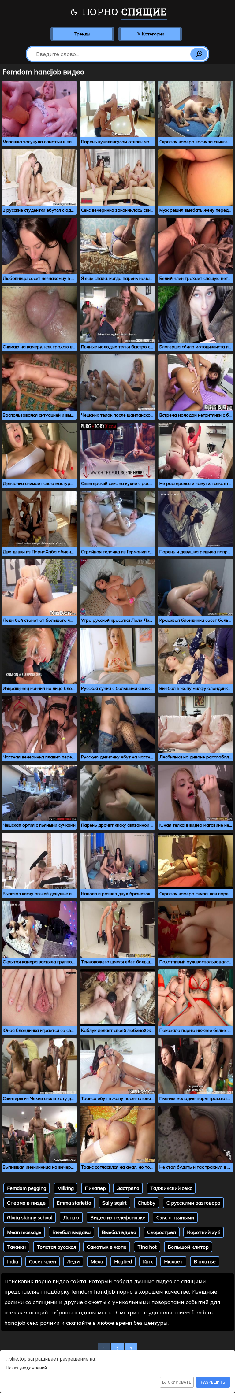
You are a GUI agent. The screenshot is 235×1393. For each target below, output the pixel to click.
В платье (205, 1261)
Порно (123, 11)
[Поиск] (198, 54)
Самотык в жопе (106, 1247)
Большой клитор (188, 1247)
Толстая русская (56, 1247)
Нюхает (173, 1261)
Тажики (16, 1247)
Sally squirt (114, 1203)
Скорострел (161, 1232)
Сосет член (42, 1261)
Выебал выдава (71, 1232)
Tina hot (147, 1247)
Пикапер (95, 1188)
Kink (148, 1261)
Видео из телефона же (117, 1217)
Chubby (146, 1203)
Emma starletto (74, 1203)
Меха (97, 1261)
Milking (65, 1188)
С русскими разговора (193, 1203)
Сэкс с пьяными (175, 1217)
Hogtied (123, 1261)
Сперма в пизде (26, 1203)
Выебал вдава (119, 1232)
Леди (73, 1261)
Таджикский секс (171, 1188)
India (12, 1261)
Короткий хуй (203, 1232)
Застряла (128, 1188)
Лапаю (71, 1217)
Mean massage (24, 1232)
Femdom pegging (26, 1188)
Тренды (82, 34)
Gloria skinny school (29, 1217)
